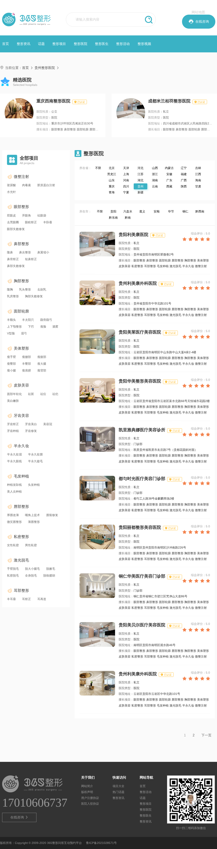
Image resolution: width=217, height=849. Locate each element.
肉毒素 (26, 185)
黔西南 (199, 211)
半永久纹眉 (14, 454)
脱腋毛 (50, 568)
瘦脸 (43, 326)
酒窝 (55, 326)
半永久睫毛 (35, 461)
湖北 (140, 180)
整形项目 (59, 44)
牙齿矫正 (13, 424)
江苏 (140, 174)
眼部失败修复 (16, 229)
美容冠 (47, 424)
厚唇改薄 (13, 515)
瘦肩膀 (26, 370)
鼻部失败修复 (16, 266)
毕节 (171, 211)
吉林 (198, 168)
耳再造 (41, 599)
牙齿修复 (31, 431)
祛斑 (31, 394)
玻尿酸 (11, 185)
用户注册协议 (90, 798)
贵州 (140, 186)
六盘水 (127, 211)
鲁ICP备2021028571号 (101, 843)
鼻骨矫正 (13, 259)
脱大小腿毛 (32, 568)
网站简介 (87, 786)
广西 (184, 180)
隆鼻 (10, 252)
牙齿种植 (13, 431)
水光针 (11, 192)
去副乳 (41, 289)
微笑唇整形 (14, 522)
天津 (126, 168)
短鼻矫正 (31, 259)
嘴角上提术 (32, 515)
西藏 (169, 186)
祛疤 (55, 394)
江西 (198, 174)
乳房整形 (13, 296)
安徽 (169, 174)
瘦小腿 (11, 370)
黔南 (128, 217)
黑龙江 (111, 174)
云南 (155, 186)
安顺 (157, 211)
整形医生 (101, 44)
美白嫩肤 (13, 400)
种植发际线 (14, 484)
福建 (184, 174)
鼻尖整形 (25, 252)
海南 (198, 180)
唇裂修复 (52, 515)
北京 (112, 168)
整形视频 (144, 44)
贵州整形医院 (45, 68)
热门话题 (118, 792)
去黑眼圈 (13, 222)
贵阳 (113, 211)
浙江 (155, 174)
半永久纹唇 (35, 454)
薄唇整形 (34, 522)
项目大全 (118, 786)
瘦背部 (41, 370)
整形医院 (80, 44)
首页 (5, 44)
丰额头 (11, 319)
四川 (126, 186)
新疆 (140, 192)
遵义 (142, 211)
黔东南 (113, 217)
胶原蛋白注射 (46, 185)
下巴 (31, 326)
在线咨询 (19, 817)
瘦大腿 (41, 363)
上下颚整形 (14, 326)
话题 (41, 44)
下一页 (206, 735)
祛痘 (43, 394)
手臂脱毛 (13, 568)
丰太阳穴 (28, 319)
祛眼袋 (41, 215)
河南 (126, 180)
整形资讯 (23, 44)
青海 (112, 192)
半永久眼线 (14, 461)
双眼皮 (11, 215)
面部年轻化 (14, 394)
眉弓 (24, 333)
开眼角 (26, 215)
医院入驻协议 (90, 803)
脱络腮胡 (49, 575)
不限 (98, 168)
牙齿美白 (31, 424)
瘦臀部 (11, 363)
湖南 (155, 180)
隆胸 (10, 289)
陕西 (184, 186)
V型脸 (11, 333)
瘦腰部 (26, 357)
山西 (155, 168)
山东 (112, 180)
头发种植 (34, 484)
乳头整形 (25, 289)
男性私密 (31, 545)
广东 (169, 180)
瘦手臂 (11, 357)
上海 (126, 174)
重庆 (112, 186)
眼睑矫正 (31, 222)
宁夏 (126, 192)
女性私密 (13, 545)
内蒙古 (169, 168)
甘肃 (198, 186)
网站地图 (198, 12)
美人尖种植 (14, 491)
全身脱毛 (31, 575)
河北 (140, 168)
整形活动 (123, 44)
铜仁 (185, 211)
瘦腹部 (41, 357)
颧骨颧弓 (46, 319)
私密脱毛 (13, 575)
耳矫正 (26, 599)
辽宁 (184, 168)
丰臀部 (26, 363)
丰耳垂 (11, 599)
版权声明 (87, 792)
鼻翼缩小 (43, 252)
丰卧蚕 (47, 222)
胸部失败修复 (34, 296)
